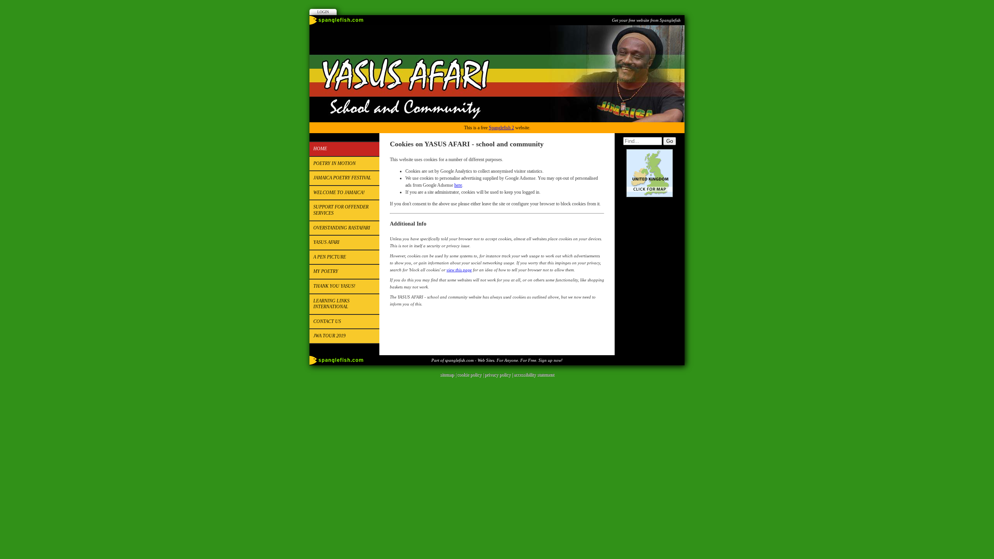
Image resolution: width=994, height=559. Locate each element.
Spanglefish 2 (501, 127)
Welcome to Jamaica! (339, 192)
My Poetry (325, 271)
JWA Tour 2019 (329, 336)
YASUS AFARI (326, 242)
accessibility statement (534, 374)
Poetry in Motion (334, 163)
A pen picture (329, 257)
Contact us (327, 321)
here (458, 185)
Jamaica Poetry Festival (342, 178)
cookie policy (469, 374)
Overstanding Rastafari (341, 228)
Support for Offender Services (340, 210)
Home (320, 148)
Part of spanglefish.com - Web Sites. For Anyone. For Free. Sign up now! (497, 360)
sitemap (447, 374)
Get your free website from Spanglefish (646, 20)
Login (323, 12)
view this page (459, 269)
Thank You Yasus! (334, 286)
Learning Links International (331, 304)
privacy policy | (499, 374)
